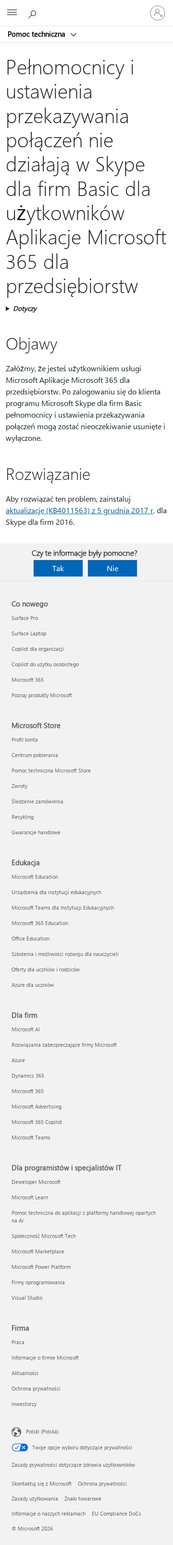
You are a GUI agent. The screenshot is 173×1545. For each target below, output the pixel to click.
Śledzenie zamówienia (37, 801)
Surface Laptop (29, 633)
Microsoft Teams (31, 1137)
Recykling (23, 816)
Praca (18, 1342)
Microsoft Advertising (37, 1106)
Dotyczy (25, 308)
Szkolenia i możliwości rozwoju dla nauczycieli (65, 953)
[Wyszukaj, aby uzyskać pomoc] (33, 12)
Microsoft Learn (30, 1197)
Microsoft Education (35, 876)
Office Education (30, 938)
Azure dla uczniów (33, 984)
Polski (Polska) (42, 1431)
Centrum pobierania (35, 754)
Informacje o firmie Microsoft (45, 1357)
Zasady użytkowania (35, 1498)
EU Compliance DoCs (116, 1513)
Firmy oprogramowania (38, 1282)
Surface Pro (25, 617)
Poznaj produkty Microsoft (42, 695)
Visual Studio (27, 1297)
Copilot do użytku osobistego (45, 664)
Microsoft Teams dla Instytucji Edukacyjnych (63, 907)
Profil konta (25, 739)
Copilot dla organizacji (38, 648)
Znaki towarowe (82, 1498)
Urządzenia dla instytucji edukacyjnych (56, 892)
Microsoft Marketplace (38, 1251)
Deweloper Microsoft (36, 1181)
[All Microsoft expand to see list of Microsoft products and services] (12, 13)
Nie (112, 568)
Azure (18, 1060)
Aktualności (25, 1372)
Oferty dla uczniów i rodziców (46, 969)
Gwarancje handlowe (36, 832)
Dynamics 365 (28, 1075)
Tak (58, 568)
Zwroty (19, 785)
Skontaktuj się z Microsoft (42, 1483)
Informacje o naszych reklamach (49, 1513)
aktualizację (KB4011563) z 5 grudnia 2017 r (79, 510)
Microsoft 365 (28, 679)
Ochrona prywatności (36, 1388)
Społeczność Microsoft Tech (44, 1235)
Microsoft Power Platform (41, 1266)
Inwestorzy (24, 1403)
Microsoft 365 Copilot (37, 1121)
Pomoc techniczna (37, 34)
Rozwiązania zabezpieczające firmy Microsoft (64, 1044)
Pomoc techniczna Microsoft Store (51, 770)
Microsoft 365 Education (40, 923)
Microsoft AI (26, 1029)
